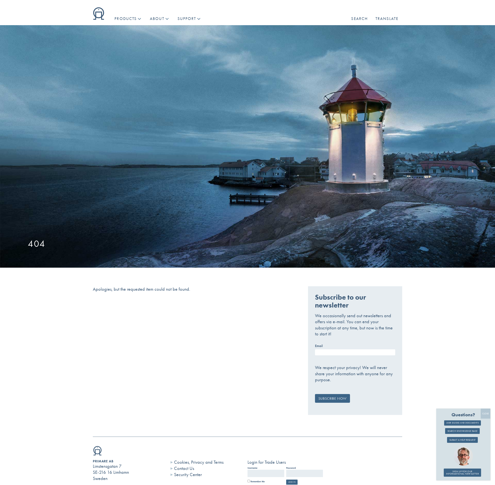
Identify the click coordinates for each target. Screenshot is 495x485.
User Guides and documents (462, 422)
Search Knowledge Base (462, 431)
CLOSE (485, 413)
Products (125, 18)
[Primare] (98, 18)
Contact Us (184, 468)
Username (252, 468)
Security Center (188, 474)
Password (291, 468)
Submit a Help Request (462, 440)
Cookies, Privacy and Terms (199, 462)
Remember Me (257, 481)
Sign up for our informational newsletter (462, 472)
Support (187, 18)
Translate (387, 18)
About (157, 18)
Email (319, 346)
